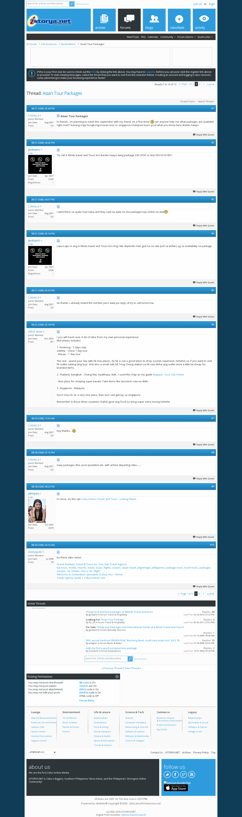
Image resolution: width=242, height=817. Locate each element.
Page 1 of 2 (188, 84)
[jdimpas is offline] (37, 511)
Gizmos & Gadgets (134, 740)
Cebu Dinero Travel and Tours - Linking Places (108, 499)
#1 (212, 108)
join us (198, 4)
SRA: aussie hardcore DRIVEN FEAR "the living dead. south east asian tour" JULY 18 (132, 640)
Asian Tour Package (112, 619)
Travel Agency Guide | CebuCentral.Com (81, 577)
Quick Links (204, 37)
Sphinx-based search (133, 814)
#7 (212, 418)
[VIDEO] (83, 692)
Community (166, 37)
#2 (212, 142)
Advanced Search (82, 4)
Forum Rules (86, 700)
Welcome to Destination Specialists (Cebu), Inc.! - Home (90, 574)
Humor (66, 731)
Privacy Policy (201, 752)
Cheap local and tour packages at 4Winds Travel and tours (119, 612)
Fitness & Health (102, 736)
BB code (84, 682)
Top (213, 752)
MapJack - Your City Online (168, 374)
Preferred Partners (166, 724)
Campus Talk (37, 727)
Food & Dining (101, 727)
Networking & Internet (136, 727)
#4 (212, 233)
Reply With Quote (205, 134)
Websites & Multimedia (137, 736)
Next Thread (132, 668)
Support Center (39, 740)
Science (129, 717)
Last (209, 84)
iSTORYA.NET (172, 752)
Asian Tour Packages (62, 93)
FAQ (143, 37)
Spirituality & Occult (198, 722)
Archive (186, 752)
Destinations (100, 722)
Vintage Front (195, 731)
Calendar (153, 37)
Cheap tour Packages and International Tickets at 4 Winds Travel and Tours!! (140, 627)
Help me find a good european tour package (111, 648)
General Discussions (41, 736)
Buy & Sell (162, 729)
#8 (212, 452)
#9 (212, 486)
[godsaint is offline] (40, 164)
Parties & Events (71, 727)
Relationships (100, 717)
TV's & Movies (70, 717)
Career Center (38, 731)
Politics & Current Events (43, 722)
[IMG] (82, 689)
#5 (212, 290)
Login (212, 4)
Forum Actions (185, 37)
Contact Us (156, 752)
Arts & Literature (102, 731)
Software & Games (134, 731)
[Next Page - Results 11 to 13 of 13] (204, 84)
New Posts (133, 37)
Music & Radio (70, 722)
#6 (212, 324)
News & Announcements (43, 717)
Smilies (83, 686)
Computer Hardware (135, 722)
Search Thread (205, 101)
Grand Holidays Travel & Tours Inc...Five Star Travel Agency (91, 564)
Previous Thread (113, 668)
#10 (212, 544)
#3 (212, 199)
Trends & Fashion (103, 745)
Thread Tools (187, 101)
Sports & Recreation (104, 740)
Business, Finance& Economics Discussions (169, 719)
